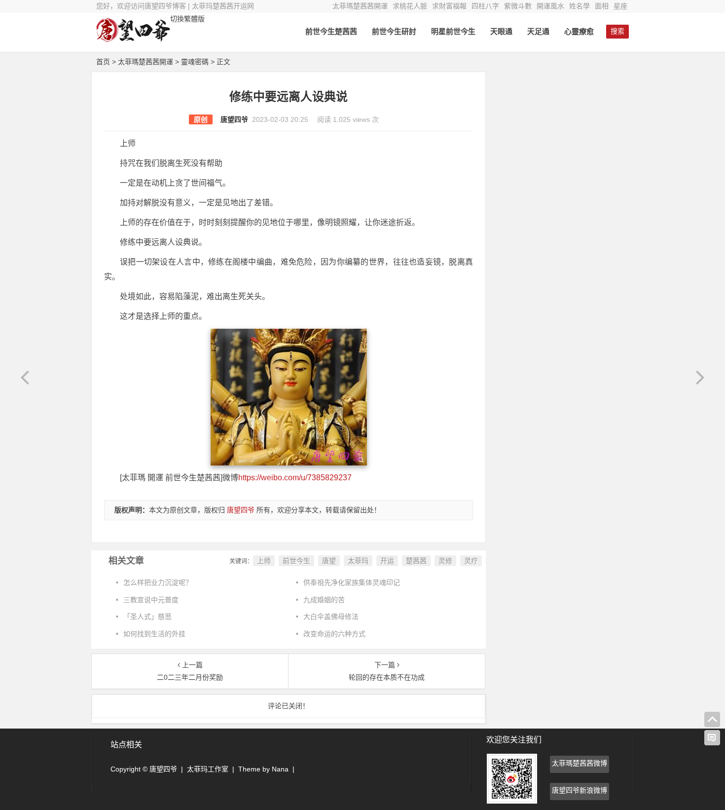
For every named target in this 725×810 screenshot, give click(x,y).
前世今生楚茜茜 (331, 31)
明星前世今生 (453, 31)
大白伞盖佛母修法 (331, 616)
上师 (264, 561)
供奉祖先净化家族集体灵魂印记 (351, 582)
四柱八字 (485, 6)
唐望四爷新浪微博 (579, 790)
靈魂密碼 (195, 62)
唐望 (329, 561)
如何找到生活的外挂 (154, 634)
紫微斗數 (518, 6)
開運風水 (550, 6)
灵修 (445, 561)
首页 (103, 62)
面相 (602, 6)
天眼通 (501, 31)
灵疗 (471, 561)
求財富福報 (449, 6)
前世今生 (296, 561)
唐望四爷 (234, 119)
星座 (620, 6)
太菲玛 (358, 561)
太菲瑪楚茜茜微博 (579, 763)
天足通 (538, 31)
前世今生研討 (394, 31)
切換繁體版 (187, 19)
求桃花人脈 (410, 6)
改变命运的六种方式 (334, 634)
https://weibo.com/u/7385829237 (295, 477)
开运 (387, 561)
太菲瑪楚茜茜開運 (360, 6)
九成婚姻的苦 (324, 600)
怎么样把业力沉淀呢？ (157, 582)
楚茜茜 (416, 561)
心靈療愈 (579, 31)
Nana (280, 769)
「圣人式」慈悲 (147, 616)
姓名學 (579, 6)
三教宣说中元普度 (151, 600)
